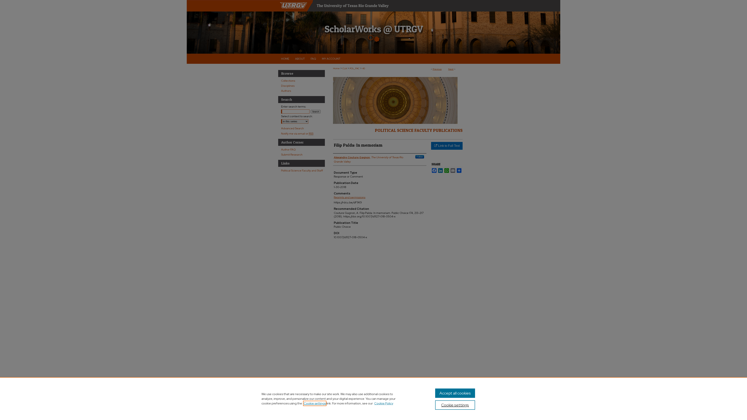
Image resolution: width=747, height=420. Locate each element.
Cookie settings (315, 403)
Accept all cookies (455, 393)
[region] (373, 398)
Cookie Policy (383, 403)
